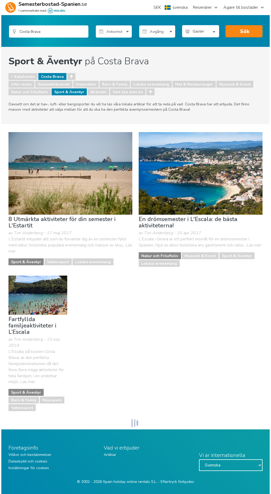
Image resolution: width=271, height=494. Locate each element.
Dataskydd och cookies (27, 461)
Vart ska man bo (128, 92)
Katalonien (24, 76)
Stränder (98, 92)
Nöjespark (52, 400)
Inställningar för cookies (28, 467)
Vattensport (58, 261)
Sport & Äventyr (69, 92)
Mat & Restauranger (194, 84)
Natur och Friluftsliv (29, 92)
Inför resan (21, 84)
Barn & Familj (114, 84)
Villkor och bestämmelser (29, 454)
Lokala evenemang (151, 84)
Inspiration (86, 84)
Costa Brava (52, 76)
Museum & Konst (235, 84)
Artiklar (110, 454)
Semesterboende (54, 84)
